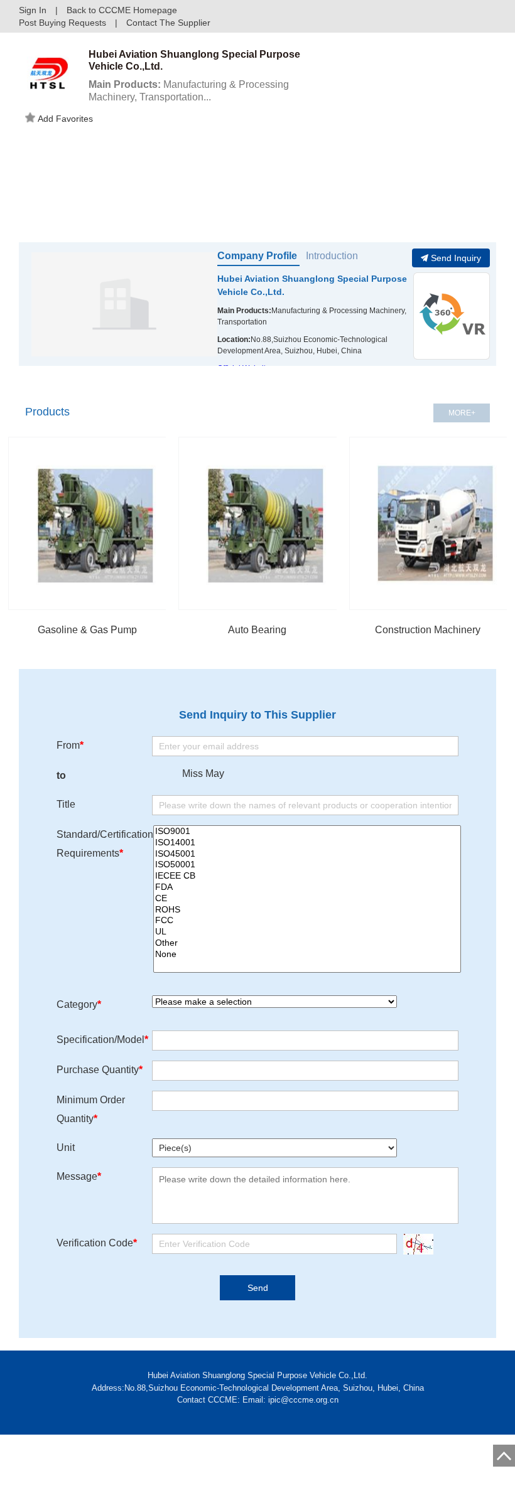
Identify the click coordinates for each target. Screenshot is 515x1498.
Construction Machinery (427, 629)
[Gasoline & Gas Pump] (95, 523)
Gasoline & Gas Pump (87, 629)
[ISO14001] (307, 842)
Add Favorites (65, 119)
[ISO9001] (307, 831)
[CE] (307, 898)
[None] (307, 954)
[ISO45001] (307, 854)
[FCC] (307, 920)
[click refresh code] (415, 1244)
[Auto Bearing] (265, 523)
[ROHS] (307, 910)
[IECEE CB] (307, 876)
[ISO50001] (307, 864)
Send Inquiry (456, 258)
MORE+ (461, 413)
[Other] (307, 943)
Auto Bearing (257, 629)
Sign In (32, 10)
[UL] (307, 932)
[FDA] (307, 887)
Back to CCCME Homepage (122, 10)
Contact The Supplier (168, 23)
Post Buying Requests (62, 23)
